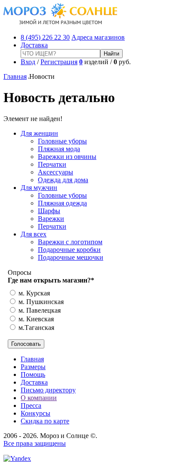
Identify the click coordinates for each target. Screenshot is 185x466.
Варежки (51, 218)
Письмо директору (48, 390)
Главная (15, 76)
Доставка (34, 45)
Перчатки (52, 164)
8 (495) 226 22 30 (45, 37)
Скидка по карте (45, 421)
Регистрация (58, 61)
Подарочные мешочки (70, 257)
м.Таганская (35, 327)
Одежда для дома (63, 179)
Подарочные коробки (69, 249)
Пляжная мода (59, 148)
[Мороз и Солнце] (60, 22)
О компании (39, 397)
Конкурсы (35, 413)
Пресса (31, 405)
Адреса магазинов (98, 37)
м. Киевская (35, 319)
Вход (28, 61)
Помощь (33, 374)
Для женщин (39, 133)
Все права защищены (34, 443)
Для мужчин (39, 187)
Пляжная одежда (62, 203)
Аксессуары (55, 172)
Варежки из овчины (67, 156)
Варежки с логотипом (70, 241)
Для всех (33, 234)
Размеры (33, 366)
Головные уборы (62, 141)
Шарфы (49, 210)
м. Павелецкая (39, 310)
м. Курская (33, 293)
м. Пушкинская (40, 301)
